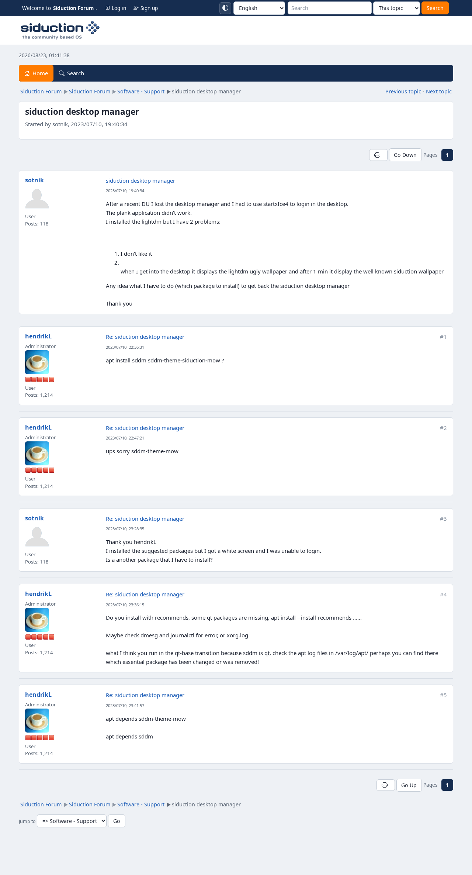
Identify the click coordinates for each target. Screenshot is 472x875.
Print (378, 155)
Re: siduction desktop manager (145, 336)
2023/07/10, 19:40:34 (125, 190)
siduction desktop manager (140, 180)
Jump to (27, 821)
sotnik (34, 180)
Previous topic (403, 91)
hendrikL (38, 336)
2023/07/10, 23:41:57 (125, 705)
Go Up (409, 785)
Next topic (439, 91)
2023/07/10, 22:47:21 (125, 438)
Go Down (405, 154)
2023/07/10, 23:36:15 (125, 604)
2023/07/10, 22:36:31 (125, 347)
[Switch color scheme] (225, 8)
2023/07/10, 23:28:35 (125, 528)
